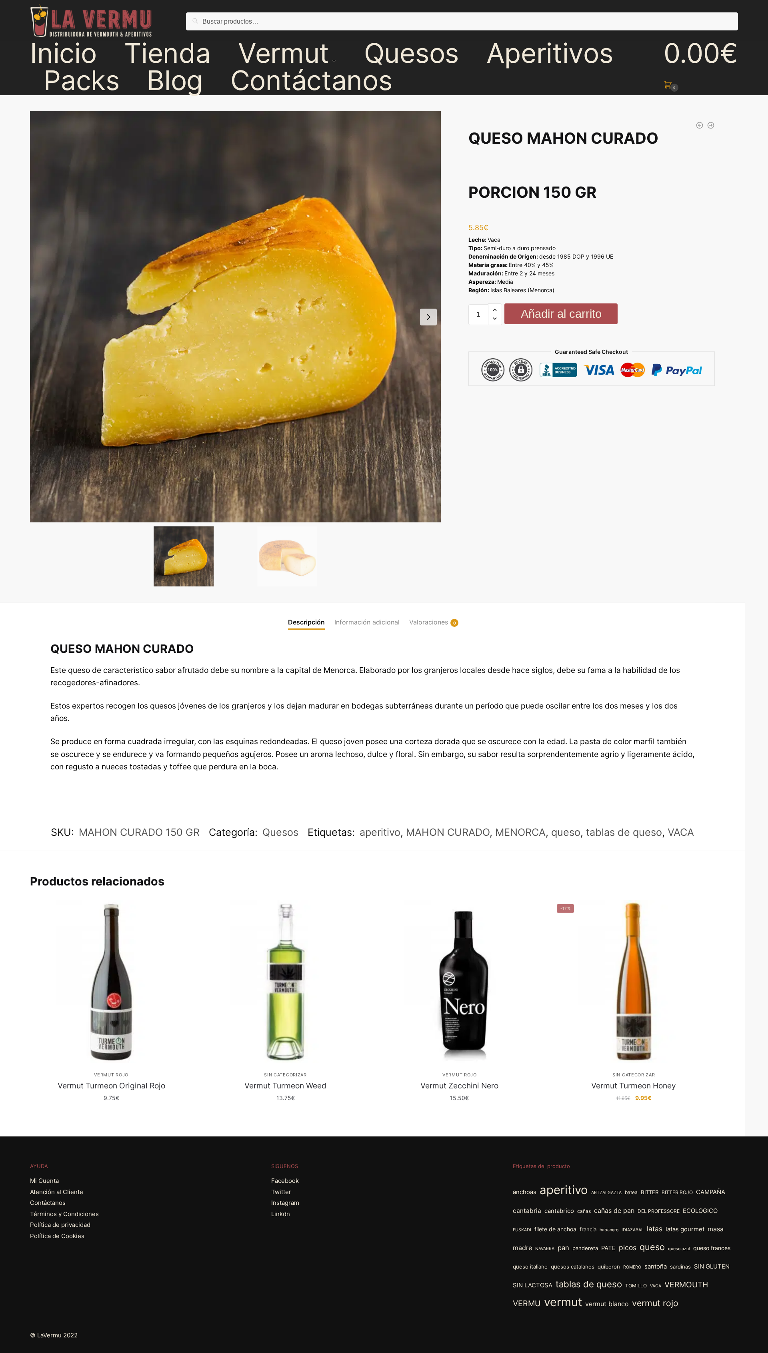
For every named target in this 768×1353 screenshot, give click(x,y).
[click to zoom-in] (235, 316)
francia (588, 1229)
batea (631, 1192)
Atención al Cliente (56, 1192)
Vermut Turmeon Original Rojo (111, 1085)
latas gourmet (685, 1229)
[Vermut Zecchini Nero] (459, 981)
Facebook (285, 1180)
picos (627, 1247)
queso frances (711, 1248)
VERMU (527, 1303)
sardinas (680, 1266)
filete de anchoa (555, 1229)
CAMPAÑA (710, 1192)
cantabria (527, 1210)
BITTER (649, 1192)
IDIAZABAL (633, 1230)
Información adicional (367, 622)
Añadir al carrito (561, 313)
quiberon (609, 1266)
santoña (655, 1266)
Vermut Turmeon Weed (285, 1085)
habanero (609, 1230)
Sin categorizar (285, 1075)
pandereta (585, 1248)
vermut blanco (607, 1304)
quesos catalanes (572, 1266)
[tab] (306, 615)
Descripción (306, 622)
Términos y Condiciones (64, 1214)
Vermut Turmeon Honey (633, 1085)
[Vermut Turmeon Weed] (285, 981)
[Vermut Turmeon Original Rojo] (111, 981)
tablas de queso (624, 832)
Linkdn (280, 1214)
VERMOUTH (686, 1284)
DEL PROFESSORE (659, 1211)
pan (563, 1248)
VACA (681, 832)
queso (565, 832)
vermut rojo (655, 1303)
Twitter (281, 1192)
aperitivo (380, 832)
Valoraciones (428, 622)
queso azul (679, 1248)
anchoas (524, 1192)
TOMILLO (636, 1286)
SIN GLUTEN (712, 1266)
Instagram (285, 1202)
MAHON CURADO (448, 832)
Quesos (280, 832)
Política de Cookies (57, 1236)
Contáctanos (48, 1202)
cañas (584, 1211)
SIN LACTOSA (532, 1285)
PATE (608, 1248)
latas (654, 1229)
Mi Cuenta (44, 1180)
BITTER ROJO (677, 1192)
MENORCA (520, 832)
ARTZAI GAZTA (606, 1192)
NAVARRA (544, 1248)
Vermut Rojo (111, 1075)
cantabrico (559, 1210)
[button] (428, 317)
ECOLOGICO (700, 1210)
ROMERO (632, 1267)
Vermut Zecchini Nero (459, 1085)
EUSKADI (522, 1230)
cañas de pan (614, 1210)
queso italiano (530, 1266)
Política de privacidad (60, 1225)
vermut (563, 1302)
